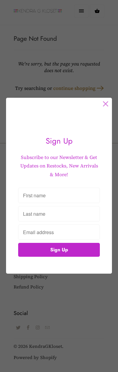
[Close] (105, 104)
